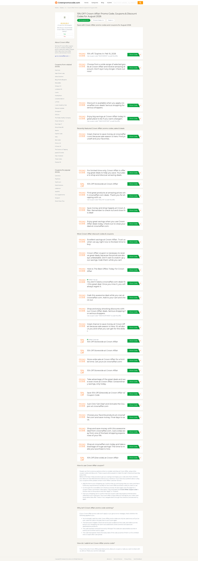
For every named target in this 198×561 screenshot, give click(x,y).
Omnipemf (58, 111)
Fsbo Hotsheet (59, 156)
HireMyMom (58, 95)
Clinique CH (58, 86)
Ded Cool (57, 70)
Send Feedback (138, 559)
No (65, 36)
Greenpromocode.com (69, 3)
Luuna (56, 92)
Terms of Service (118, 559)
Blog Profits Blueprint (61, 79)
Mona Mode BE (59, 127)
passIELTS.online (59, 152)
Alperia (57, 130)
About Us (109, 559)
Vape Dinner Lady (60, 73)
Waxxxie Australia (59, 108)
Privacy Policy (127, 559)
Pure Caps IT (58, 124)
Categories (94, 2)
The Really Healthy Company (63, 117)
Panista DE (58, 162)
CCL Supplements (60, 194)
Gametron (58, 175)
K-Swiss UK (58, 146)
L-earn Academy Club (61, 105)
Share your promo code (94, 551)
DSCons (57, 114)
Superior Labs (58, 133)
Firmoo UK (58, 143)
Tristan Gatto (58, 159)
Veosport (57, 198)
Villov (56, 137)
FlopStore (57, 179)
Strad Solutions (59, 185)
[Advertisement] (110, 38)
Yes (64, 34)
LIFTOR (57, 102)
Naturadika (58, 83)
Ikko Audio (58, 140)
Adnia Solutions (59, 76)
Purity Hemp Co (59, 121)
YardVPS (57, 191)
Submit (109, 2)
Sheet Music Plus (59, 201)
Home (56, 7)
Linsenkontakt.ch (59, 98)
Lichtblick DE (58, 89)
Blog (102, 2)
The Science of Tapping (61, 149)
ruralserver (58, 188)
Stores (86, 2)
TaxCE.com (58, 182)
